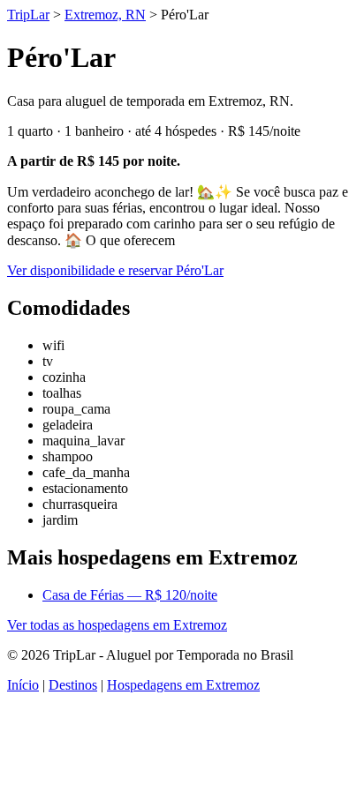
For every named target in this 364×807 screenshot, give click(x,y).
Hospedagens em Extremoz (183, 684)
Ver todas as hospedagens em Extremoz (117, 624)
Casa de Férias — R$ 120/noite (129, 594)
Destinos (73, 684)
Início (23, 684)
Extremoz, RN (105, 14)
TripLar (28, 14)
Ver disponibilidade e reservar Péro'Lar (115, 270)
